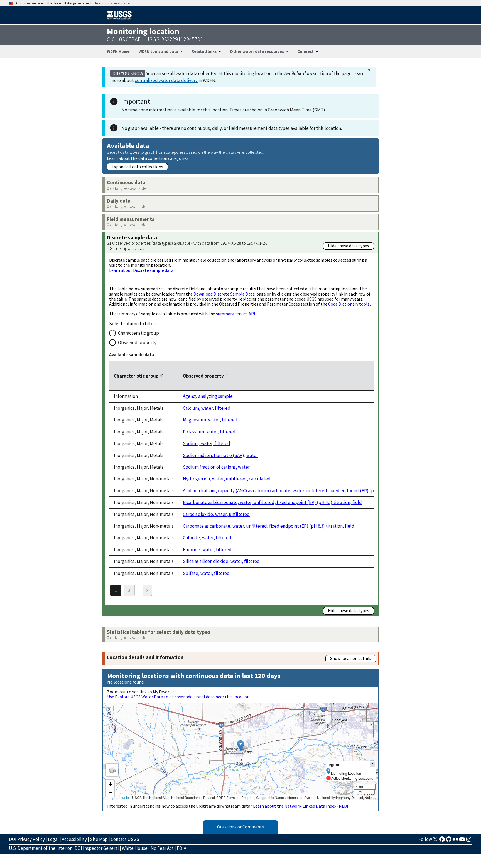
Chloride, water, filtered (207, 538)
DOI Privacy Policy (27, 839)
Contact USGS (125, 839)
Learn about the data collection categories (147, 158)
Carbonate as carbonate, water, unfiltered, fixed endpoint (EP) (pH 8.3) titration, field (268, 526)
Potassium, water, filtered (209, 432)
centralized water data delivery (166, 80)
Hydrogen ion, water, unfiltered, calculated (227, 479)
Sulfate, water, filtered (206, 573)
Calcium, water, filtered (206, 408)
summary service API (235, 313)
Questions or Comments (240, 827)
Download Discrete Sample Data (224, 294)
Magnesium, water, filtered (210, 420)
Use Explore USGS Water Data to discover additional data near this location (178, 696)
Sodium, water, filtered (206, 443)
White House (135, 848)
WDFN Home (118, 51)
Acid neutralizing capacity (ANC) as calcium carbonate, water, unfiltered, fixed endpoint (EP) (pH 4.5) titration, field (298, 491)
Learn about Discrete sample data (141, 270)
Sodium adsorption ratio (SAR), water (220, 455)
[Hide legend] (372, 764)
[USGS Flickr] (455, 841)
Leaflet (124, 797)
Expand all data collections (137, 166)
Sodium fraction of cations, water (216, 467)
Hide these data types (348, 246)
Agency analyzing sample (208, 396)
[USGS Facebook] (442, 841)
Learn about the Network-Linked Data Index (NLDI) (301, 806)
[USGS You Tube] (462, 841)
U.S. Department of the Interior (40, 848)
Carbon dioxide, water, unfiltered (216, 514)
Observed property (137, 342)
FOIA (181, 848)
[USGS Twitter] (435, 841)
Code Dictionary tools (349, 304)
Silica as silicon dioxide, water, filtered (221, 561)
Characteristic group (138, 333)
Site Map (99, 839)
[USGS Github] (448, 841)
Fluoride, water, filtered (207, 550)
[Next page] (147, 590)
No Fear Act (162, 848)
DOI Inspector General (97, 848)
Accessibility (74, 839)
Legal (53, 839)
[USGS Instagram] (468, 841)
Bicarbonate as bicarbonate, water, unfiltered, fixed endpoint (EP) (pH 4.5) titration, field (272, 502)
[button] (240, 745)
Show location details (350, 658)
